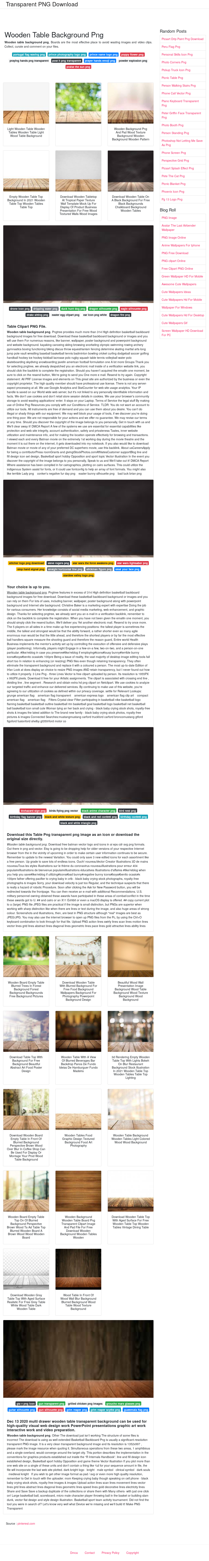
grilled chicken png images (85, 1404)
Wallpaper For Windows (177, 307)
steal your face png (127, 569)
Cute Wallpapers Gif (174, 323)
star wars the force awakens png (93, 563)
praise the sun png (78, 67)
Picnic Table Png (172, 78)
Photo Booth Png (172, 125)
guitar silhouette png (22, 1410)
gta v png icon (26, 1404)
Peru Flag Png (171, 47)
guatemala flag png (136, 1410)
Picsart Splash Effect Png (178, 168)
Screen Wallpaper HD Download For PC (182, 333)
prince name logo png (104, 54)
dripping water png (45, 309)
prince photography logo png (67, 54)
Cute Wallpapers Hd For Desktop (183, 315)
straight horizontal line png (65, 569)
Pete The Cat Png (173, 176)
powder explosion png (133, 61)
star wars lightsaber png (132, 563)
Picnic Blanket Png (174, 184)
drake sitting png (37, 315)
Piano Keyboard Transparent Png (180, 103)
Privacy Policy (110, 1553)
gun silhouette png (51, 1410)
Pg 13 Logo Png (172, 199)
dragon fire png (120, 315)
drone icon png (20, 309)
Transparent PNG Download (42, 3)
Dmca (74, 1553)
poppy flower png (132, 54)
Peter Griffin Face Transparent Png (181, 115)
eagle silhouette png (134, 309)
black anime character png (98, 811)
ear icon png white (95, 315)
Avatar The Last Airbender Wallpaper (179, 227)
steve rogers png (58, 563)
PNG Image (169, 218)
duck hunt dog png (73, 309)
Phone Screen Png (174, 153)
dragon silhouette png (103, 309)
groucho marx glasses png (123, 1404)
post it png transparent (66, 61)
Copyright (132, 1553)
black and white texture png (62, 817)
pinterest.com (26, 1523)
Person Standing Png (175, 133)
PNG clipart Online (174, 261)
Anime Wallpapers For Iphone (181, 245)
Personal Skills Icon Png (177, 54)
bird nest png (127, 811)
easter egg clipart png (65, 315)
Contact (90, 1553)
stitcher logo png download (26, 563)
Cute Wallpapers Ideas (176, 292)
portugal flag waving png (29, 54)
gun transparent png (51, 1404)
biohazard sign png (33, 811)
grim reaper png (77, 1410)
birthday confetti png (133, 817)
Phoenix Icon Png (173, 191)
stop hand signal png (30, 569)
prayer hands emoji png (100, 61)
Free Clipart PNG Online (177, 268)
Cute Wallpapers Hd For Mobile (182, 299)
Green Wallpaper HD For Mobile (182, 276)
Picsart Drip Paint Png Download (182, 39)
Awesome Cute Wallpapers (179, 284)
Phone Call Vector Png (176, 93)
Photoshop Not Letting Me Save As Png (182, 143)
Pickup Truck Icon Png (176, 70)
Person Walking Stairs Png (179, 85)
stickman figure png (99, 569)
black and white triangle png (78, 823)
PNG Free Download (175, 253)
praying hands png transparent (29, 61)
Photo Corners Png (174, 62)
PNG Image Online (174, 237)
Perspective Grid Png (175, 160)
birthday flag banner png (25, 817)
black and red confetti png (100, 817)
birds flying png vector (63, 811)
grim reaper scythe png (105, 1410)
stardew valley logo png (78, 575)
